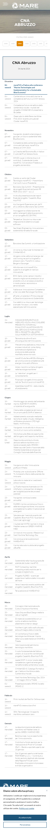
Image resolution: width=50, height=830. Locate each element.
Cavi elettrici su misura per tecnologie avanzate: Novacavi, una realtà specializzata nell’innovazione (28, 304)
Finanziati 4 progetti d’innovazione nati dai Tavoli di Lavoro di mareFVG (29, 381)
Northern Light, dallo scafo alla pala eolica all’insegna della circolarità (29, 628)
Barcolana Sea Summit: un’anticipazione (29, 243)
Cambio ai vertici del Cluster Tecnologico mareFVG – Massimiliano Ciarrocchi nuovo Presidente (28, 180)
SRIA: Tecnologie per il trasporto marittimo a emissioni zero (26, 713)
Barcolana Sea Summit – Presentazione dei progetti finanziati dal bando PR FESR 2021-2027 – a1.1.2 (28, 189)
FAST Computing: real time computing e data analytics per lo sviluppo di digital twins (28, 569)
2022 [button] (33, 43)
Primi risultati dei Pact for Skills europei (29, 699)
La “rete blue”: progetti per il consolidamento (26, 374)
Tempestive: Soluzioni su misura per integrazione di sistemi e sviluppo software (27, 221)
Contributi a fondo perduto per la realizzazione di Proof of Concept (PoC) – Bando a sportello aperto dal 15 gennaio (29, 746)
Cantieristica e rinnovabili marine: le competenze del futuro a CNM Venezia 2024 (29, 98)
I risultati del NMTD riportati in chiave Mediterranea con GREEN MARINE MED (28, 526)
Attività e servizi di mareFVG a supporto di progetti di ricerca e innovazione (25, 269)
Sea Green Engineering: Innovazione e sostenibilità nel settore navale (28, 229)
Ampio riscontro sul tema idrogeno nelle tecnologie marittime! (29, 368)
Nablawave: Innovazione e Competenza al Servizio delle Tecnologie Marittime (29, 290)
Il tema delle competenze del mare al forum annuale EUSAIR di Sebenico (28, 411)
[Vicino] (47, 791)
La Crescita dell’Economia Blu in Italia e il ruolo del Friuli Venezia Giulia (28, 152)
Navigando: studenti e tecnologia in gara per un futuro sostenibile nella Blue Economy (27, 136)
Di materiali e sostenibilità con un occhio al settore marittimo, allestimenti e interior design (28, 621)
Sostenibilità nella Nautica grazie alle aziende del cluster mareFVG (29, 562)
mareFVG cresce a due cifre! (24, 705)
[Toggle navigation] (5, 4)
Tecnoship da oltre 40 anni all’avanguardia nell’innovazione (28, 339)
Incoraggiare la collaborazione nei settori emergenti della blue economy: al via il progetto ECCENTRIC (28, 213)
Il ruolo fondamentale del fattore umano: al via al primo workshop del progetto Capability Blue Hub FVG (29, 653)
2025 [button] (13, 43)
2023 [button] (27, 43)
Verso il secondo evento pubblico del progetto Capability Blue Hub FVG (29, 585)
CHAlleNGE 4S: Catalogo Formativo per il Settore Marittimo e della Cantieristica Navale (29, 671)
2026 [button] (6, 43)
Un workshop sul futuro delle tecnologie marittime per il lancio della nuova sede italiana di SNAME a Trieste (30, 637)
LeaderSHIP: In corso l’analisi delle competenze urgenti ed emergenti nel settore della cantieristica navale (29, 662)
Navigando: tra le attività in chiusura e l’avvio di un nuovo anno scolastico (29, 428)
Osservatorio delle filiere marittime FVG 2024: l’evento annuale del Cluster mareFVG (27, 118)
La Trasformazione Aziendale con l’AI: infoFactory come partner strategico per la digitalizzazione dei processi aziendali (28, 490)
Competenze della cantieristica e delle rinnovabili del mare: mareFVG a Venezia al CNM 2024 (28, 145)
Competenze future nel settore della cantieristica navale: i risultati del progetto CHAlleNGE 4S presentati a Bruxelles (28, 109)
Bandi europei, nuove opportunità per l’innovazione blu (28, 737)
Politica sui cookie (26, 808)
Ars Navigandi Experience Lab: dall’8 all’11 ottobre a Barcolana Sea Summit (28, 205)
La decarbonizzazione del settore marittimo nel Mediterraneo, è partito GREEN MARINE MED (28, 729)
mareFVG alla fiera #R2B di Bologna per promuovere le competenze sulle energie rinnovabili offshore (29, 360)
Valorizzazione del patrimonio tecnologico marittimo (27, 646)
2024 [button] (20, 43)
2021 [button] (40, 43)
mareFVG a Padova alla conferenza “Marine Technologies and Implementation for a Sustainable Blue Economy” (28, 88)
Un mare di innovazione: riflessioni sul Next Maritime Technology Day (28, 534)
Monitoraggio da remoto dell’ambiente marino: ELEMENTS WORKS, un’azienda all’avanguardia (29, 403)
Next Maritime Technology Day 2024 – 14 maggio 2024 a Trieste (30, 678)
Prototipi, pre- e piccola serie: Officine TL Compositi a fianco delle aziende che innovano (28, 473)
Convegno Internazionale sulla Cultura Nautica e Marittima (27, 607)
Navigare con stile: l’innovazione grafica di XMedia (26, 466)
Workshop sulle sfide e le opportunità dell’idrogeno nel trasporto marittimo (28, 435)
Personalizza (25, 825)
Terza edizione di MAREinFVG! (27, 591)
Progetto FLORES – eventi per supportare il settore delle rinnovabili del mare (30, 578)
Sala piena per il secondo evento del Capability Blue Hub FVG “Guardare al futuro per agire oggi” (28, 517)
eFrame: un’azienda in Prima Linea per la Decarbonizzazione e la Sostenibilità (28, 297)
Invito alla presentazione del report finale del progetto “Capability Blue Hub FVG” (27, 198)
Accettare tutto (25, 817)
